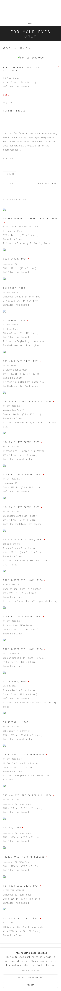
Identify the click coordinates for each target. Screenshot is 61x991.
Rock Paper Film (30, 11)
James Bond (17, 48)
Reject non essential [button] (30, 977)
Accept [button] (30, 984)
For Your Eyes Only (30, 34)
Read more (9, 158)
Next (55, 183)
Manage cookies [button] (30, 971)
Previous (43, 183)
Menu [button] (30, 22)
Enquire (8, 103)
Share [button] (11, 174)
